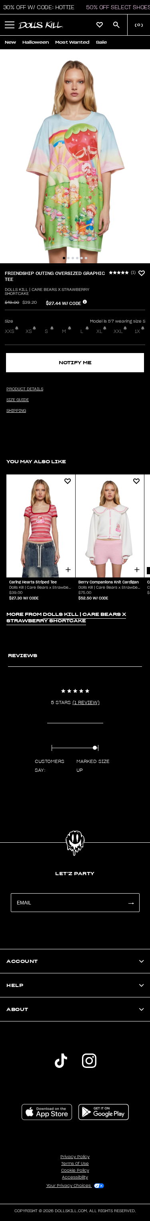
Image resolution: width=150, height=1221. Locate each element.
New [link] (10, 42)
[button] (9, 25)
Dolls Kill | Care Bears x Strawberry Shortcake (47, 292)
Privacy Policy (75, 1157)
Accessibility (75, 1177)
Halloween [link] (35, 42)
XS (29, 331)
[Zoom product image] (75, 156)
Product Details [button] (24, 389)
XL (99, 331)
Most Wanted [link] (72, 42)
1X (137, 331)
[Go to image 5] (81, 258)
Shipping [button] (16, 411)
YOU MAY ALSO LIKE (36, 461)
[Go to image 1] (64, 258)
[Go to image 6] (86, 258)
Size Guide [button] (17, 400)
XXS (9, 331)
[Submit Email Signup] (131, 902)
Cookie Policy (75, 1171)
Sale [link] (101, 42)
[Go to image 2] (68, 258)
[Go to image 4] (77, 258)
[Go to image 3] (73, 258)
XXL (118, 331)
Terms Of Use (75, 1164)
